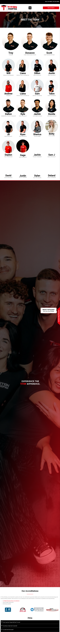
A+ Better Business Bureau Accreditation (11, 600)
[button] (30, 7)
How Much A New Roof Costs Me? (10, 625)
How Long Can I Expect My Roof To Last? (11, 622)
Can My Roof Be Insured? (8, 629)
